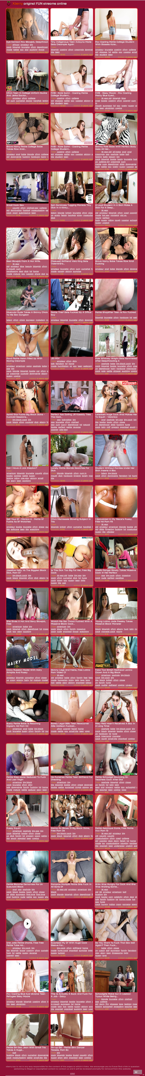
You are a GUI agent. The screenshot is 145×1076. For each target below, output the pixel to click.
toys (104, 955)
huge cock (100, 903)
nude (103, 577)
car (38, 371)
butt (135, 159)
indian (112, 904)
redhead (113, 685)
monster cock (108, 631)
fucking (26, 156)
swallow (119, 577)
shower (117, 371)
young (119, 631)
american (20, 366)
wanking (26, 480)
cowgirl (126, 100)
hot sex (105, 215)
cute (104, 164)
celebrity (118, 896)
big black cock (123, 363)
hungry (104, 904)
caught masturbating (104, 837)
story (13, 480)
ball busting (11, 1053)
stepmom (136, 904)
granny (19, 680)
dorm (116, 840)
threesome (117, 952)
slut (26, 49)
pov (22, 49)
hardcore (35, 156)
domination (16, 210)
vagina (118, 108)
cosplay (103, 840)
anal (18, 154)
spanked (124, 427)
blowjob (16, 47)
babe (23, 154)
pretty (124, 105)
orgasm (115, 427)
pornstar (126, 904)
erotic (57, 215)
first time (30, 894)
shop (60, 1057)
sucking (33, 49)
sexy (19, 631)
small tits (73, 731)
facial (74, 728)
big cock (10, 369)
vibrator (110, 531)
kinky (79, 215)
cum (13, 100)
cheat (80, 784)
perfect (61, 427)
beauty (112, 156)
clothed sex (32, 207)
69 (100, 891)
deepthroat (42, 47)
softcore (15, 529)
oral (103, 787)
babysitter (67, 419)
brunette (25, 47)
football (26, 210)
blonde (30, 154)
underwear (119, 845)
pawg (59, 580)
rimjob (78, 787)
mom (118, 904)
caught (16, 207)
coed (126, 212)
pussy (131, 105)
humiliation (63, 366)
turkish (61, 952)
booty (120, 159)
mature (16, 273)
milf (108, 427)
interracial (131, 368)
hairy (113, 368)
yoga (87, 731)
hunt (126, 629)
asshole (114, 154)
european (107, 105)
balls (105, 156)
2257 (72, 1073)
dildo (122, 164)
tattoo (88, 682)
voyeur (129, 685)
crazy (12, 680)
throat (41, 49)
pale (103, 371)
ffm (107, 1004)
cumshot (20, 100)
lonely (85, 475)
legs (82, 680)
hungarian (63, 680)
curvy (64, 424)
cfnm (33, 47)
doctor (29, 100)
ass (107, 154)
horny (43, 156)
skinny (87, 100)
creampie (79, 49)
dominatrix (113, 475)
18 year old (106, 98)
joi (71, 366)
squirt (132, 427)
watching (34, 529)
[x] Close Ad (137, 1072)
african (16, 44)
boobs (104, 100)
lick (64, 1006)
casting (63, 49)
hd (109, 52)
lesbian (128, 1004)
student (103, 54)
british (68, 212)
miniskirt (115, 215)
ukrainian (109, 108)
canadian (29, 677)
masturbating (38, 210)
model (45, 680)
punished (69, 787)
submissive (24, 212)
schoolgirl (135, 220)
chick (22, 319)
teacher (103, 789)
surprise (77, 271)
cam (111, 896)
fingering (109, 529)
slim (66, 1057)
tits (27, 529)
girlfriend (77, 947)
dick (26, 271)
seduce (32, 789)
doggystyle (90, 49)
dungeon (30, 319)
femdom (60, 363)
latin (103, 427)
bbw (22, 266)
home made (125, 899)
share (37, 273)
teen (57, 52)
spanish (104, 845)
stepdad (22, 838)
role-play (63, 429)
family (73, 629)
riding (111, 220)
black (15, 422)
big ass (119, 419)
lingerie (77, 475)
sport (15, 212)
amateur (25, 44)
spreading (119, 1006)
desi (21, 271)
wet (64, 582)
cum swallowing (14, 270)
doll (107, 950)
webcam (87, 366)
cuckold (24, 373)
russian (127, 52)
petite (16, 49)
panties (17, 475)
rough (117, 220)
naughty (124, 843)
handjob (37, 100)
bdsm (54, 212)
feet (86, 677)
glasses (103, 52)
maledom (40, 319)
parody (61, 271)
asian (29, 366)
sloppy (85, 787)
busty (24, 731)
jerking (45, 100)
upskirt (105, 222)
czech (102, 950)
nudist (104, 685)
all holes (117, 151)
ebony (44, 373)
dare (110, 840)
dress (41, 526)
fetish (64, 215)
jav (103, 843)
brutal (22, 950)
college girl (104, 161)
